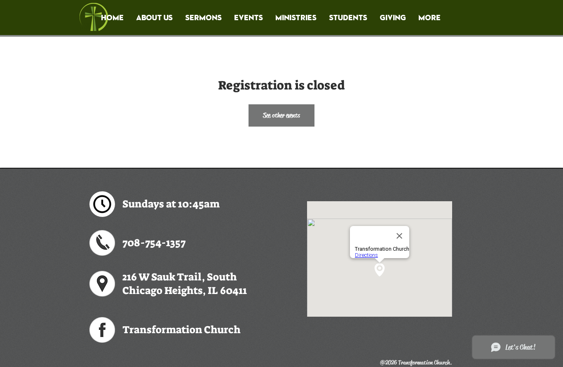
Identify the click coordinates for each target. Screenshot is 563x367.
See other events (281, 115)
